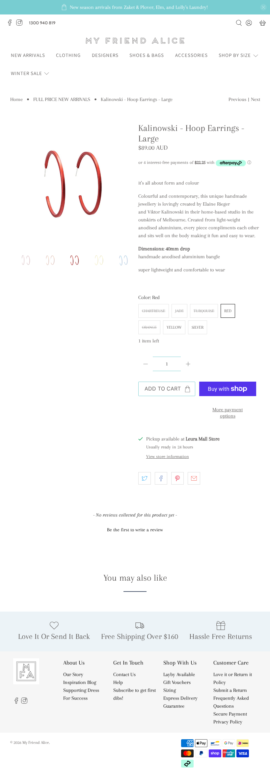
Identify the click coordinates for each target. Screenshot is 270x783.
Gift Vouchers (177, 682)
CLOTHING (68, 55)
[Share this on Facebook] (161, 478)
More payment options (227, 413)
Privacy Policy (227, 722)
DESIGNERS (105, 55)
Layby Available (179, 674)
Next (255, 99)
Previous (237, 99)
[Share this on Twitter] (144, 478)
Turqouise (204, 311)
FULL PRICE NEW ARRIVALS (61, 99)
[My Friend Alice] (135, 41)
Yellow (174, 327)
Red (227, 311)
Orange (149, 327)
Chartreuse (153, 311)
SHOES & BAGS (146, 55)
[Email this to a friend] (194, 478)
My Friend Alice (35, 742)
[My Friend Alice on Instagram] (21, 24)
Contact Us (124, 674)
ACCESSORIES (191, 55)
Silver (197, 327)
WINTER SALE (26, 73)
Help (118, 682)
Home (16, 99)
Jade (179, 311)
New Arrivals (28, 55)
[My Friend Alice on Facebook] (11, 24)
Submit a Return (230, 690)
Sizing (169, 690)
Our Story (73, 674)
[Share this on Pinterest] (177, 478)
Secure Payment (230, 714)
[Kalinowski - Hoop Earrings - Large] (71, 184)
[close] (263, 7)
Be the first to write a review (135, 529)
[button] (135, 529)
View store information (167, 456)
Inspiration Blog (79, 682)
